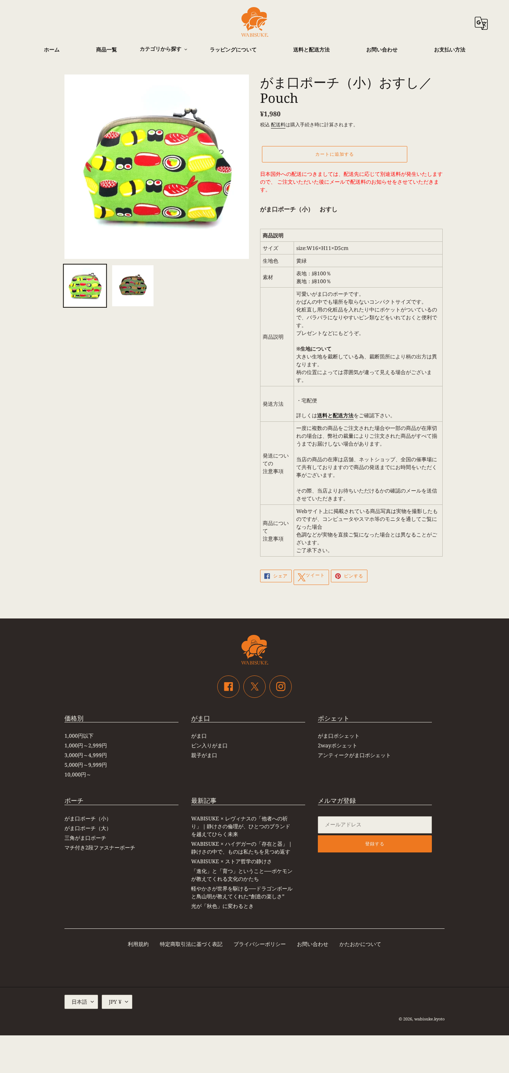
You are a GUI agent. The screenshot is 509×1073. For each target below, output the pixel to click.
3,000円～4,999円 (85, 755)
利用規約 (138, 943)
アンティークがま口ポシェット (354, 755)
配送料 (278, 124)
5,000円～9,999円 (85, 764)
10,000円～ (77, 774)
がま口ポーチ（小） (87, 818)
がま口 (199, 735)
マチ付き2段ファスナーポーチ (99, 847)
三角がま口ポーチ (85, 837)
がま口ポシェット (339, 735)
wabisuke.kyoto (429, 1019)
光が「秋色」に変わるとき (222, 905)
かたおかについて (360, 943)
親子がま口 (204, 755)
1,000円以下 (79, 735)
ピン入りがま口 (209, 745)
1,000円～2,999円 (85, 745)
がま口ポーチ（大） (87, 828)
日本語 (79, 1001)
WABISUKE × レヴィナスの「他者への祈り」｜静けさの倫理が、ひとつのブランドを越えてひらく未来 (240, 826)
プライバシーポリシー (260, 943)
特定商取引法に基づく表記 (191, 943)
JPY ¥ (115, 1001)
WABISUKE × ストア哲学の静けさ (231, 861)
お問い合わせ (312, 943)
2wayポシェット (337, 745)
